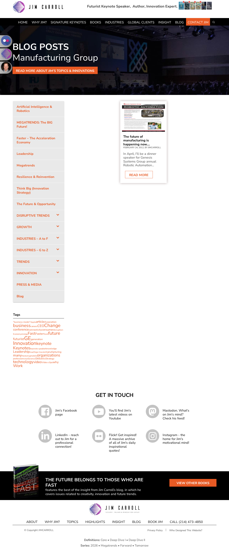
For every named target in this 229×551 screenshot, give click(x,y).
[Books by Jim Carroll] (195, 6)
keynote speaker (38, 348)
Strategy (49, 358)
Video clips (47, 362)
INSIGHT (118, 522)
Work (18, 365)
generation (37, 339)
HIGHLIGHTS (95, 522)
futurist (18, 339)
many (17, 355)
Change (52, 325)
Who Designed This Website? (185, 530)
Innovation (24, 343)
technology (23, 362)
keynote (44, 343)
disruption (58, 329)
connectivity (35, 329)
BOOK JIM (155, 522)
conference (21, 329)
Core (104, 540)
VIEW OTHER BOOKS (193, 483)
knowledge (51, 348)
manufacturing (53, 352)
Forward (126, 545)
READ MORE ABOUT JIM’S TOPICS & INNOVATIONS (55, 71)
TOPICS (72, 522)
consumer (47, 329)
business (22, 326)
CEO (40, 326)
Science (31, 358)
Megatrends (109, 545)
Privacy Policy (155, 530)
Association (50, 322)
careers (34, 326)
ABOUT (32, 522)
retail (25, 358)
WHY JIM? (52, 522)
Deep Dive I (118, 540)
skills (42, 358)
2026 (94, 545)
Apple (33, 322)
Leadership (21, 351)
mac (31, 352)
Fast (31, 333)
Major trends (39, 352)
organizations (48, 355)
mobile (33, 355)
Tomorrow (141, 545)
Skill (37, 358)
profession (18, 358)
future (54, 333)
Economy (17, 334)
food (46, 334)
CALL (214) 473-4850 (186, 522)
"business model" (21, 322)
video (37, 362)
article (40, 321)
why (56, 362)
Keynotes (21, 348)
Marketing (26, 356)
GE (27, 338)
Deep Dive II (137, 540)
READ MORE (138, 175)
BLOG (136, 522)
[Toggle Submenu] (58, 215)
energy (24, 334)
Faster (39, 334)
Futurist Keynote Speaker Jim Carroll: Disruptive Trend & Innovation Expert (38, 7)
